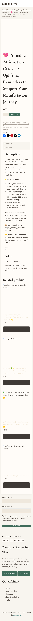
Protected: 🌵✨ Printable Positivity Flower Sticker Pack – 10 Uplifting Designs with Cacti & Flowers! (15, 370)
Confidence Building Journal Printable (16, 476)
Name (7, 497)
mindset (16, 128)
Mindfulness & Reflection (10, 124)
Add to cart (15, 114)
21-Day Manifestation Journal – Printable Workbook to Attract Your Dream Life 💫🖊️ (15, 317)
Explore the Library (9, 573)
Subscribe (16, 526)
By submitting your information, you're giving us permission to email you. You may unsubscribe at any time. (16, 518)
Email (7, 507)
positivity (5, 129)
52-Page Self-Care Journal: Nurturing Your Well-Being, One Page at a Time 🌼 (15, 424)
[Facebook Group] (15, 540)
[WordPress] (22, 540)
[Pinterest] (19, 540)
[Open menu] (29, 3)
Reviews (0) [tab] (8, 148)
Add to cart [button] (16, 329)
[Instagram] (11, 540)
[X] (7, 540)
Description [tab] (8, 144)
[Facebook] (4, 540)
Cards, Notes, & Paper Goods (17, 122)
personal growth (23, 128)
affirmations (9, 128)
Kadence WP (17, 615)
